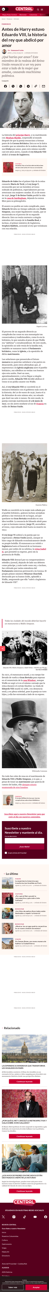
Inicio (3, 19)
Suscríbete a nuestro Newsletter (14, 1228)
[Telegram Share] (28, 86)
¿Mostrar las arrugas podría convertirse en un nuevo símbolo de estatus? (31, 927)
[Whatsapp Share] (20, 86)
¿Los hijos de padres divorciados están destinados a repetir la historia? (30, 912)
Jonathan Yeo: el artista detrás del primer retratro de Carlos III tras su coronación (29, 166)
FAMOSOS (18, 796)
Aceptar (36, 1287)
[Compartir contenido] (2, 648)
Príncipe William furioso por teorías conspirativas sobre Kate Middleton (27, 799)
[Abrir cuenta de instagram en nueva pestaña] (13, 1217)
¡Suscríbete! (24, 846)
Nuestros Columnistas (10, 1236)
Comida (43, 15)
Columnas (33, 15)
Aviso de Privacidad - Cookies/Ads (14, 1264)
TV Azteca (5, 1276)
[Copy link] (36, 86)
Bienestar (23, 15)
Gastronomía (7, 1244)
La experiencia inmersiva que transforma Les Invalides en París (28, 882)
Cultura (19, 894)
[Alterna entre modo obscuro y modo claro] (5, 9)
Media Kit (5, 1252)
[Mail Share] (43, 86)
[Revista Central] (24, 9)
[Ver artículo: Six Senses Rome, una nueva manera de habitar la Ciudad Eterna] (7, 943)
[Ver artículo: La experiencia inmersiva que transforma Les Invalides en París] (7, 883)
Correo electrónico (11, 836)
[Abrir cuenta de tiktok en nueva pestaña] (24, 1217)
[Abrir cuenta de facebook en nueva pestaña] (45, 1217)
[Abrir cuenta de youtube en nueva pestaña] (35, 1217)
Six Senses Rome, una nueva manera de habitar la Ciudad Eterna (30, 942)
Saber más (12, 1287)
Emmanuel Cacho (17, 50)
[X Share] (13, 86)
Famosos (9, 19)
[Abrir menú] (41, 9)
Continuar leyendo (24, 1081)
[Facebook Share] (5, 86)
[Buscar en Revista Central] (38, 9)
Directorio (6, 1256)
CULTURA (18, 163)
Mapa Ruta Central (9, 15)
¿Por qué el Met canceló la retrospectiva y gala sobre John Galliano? (27, 898)
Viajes (18, 879)
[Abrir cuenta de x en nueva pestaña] (3, 1217)
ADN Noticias (7, 1272)
